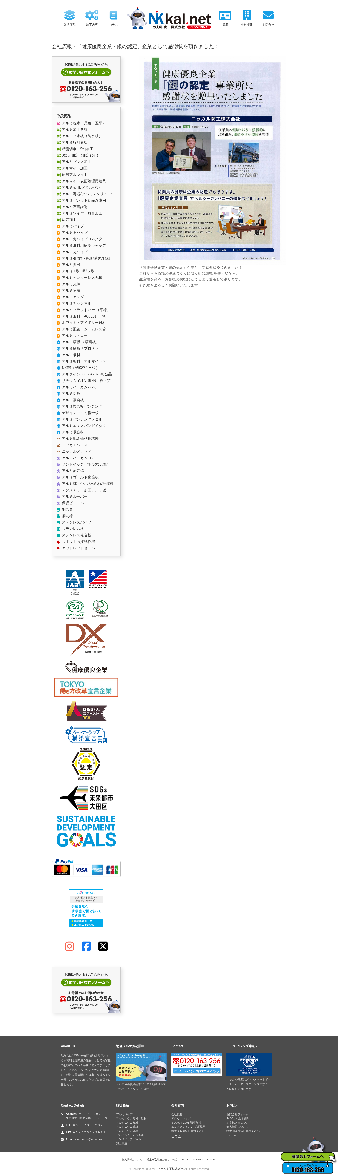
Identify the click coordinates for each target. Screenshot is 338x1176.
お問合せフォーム (237, 1114)
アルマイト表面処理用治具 (83, 180)
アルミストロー (74, 335)
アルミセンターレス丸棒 (81, 277)
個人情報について (237, 1127)
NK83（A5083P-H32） (80, 367)
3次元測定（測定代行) (79, 155)
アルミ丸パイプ (74, 251)
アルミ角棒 (70, 290)
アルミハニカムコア (78, 457)
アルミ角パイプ (74, 232)
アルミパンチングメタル (81, 419)
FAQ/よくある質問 (237, 1118)
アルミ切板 (70, 393)
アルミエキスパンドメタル (83, 425)
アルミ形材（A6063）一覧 (83, 316)
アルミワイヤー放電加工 (81, 213)
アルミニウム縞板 (127, 1127)
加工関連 (121, 1143)
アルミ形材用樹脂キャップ (83, 245)
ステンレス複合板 (76, 535)
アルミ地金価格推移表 (80, 438)
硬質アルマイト (74, 174)
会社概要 (247, 25)
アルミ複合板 (72, 399)
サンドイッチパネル (128, 1139)
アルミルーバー (74, 496)
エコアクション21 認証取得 (188, 1127)
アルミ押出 (70, 264)
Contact (211, 1159)
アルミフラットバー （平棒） (86, 309)
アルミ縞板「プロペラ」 (81, 348)
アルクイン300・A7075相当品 (86, 374)
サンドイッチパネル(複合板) (84, 464)
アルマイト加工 (74, 168)
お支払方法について (238, 1122)
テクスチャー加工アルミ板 (83, 489)
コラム (113, 25)
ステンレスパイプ (76, 522)
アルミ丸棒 (70, 283)
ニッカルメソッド (76, 451)
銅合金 (67, 509)
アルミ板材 (70, 354)
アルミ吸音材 (72, 432)
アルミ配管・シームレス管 (83, 329)
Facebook (232, 1135)
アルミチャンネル (76, 303)
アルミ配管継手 (74, 470)
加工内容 (92, 25)
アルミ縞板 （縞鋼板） (80, 341)
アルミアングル (74, 296)
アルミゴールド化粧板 (80, 477)
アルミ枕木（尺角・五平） (83, 123)
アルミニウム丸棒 (127, 1131)
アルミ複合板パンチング (81, 406)
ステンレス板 (72, 528)
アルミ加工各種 (74, 129)
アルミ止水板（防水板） (81, 135)
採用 (225, 25)
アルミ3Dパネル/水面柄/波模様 (87, 483)
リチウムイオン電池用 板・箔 (86, 380)
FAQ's (185, 1159)
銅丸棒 (67, 515)
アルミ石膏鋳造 (74, 206)
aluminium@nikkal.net (89, 1139)
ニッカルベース (74, 444)
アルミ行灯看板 (74, 142)
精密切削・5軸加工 (77, 148)
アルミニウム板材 (127, 1122)
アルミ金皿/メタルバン (80, 187)
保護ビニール (72, 502)
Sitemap (198, 1159)
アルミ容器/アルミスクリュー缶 (88, 193)
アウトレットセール (78, 547)
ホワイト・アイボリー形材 (83, 322)
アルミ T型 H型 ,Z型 (78, 271)
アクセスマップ (181, 1118)
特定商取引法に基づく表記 (187, 1131)
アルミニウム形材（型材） (132, 1118)
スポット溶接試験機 (78, 541)
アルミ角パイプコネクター (83, 238)
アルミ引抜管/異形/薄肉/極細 (85, 258)
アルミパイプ (72, 226)
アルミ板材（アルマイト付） (85, 361)
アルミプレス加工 (76, 161)
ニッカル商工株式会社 (169, 1169)
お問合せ (268, 25)
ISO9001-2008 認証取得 (186, 1122)
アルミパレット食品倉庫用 (83, 200)
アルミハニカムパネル (80, 386)
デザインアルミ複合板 (80, 412)
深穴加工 (69, 219)
